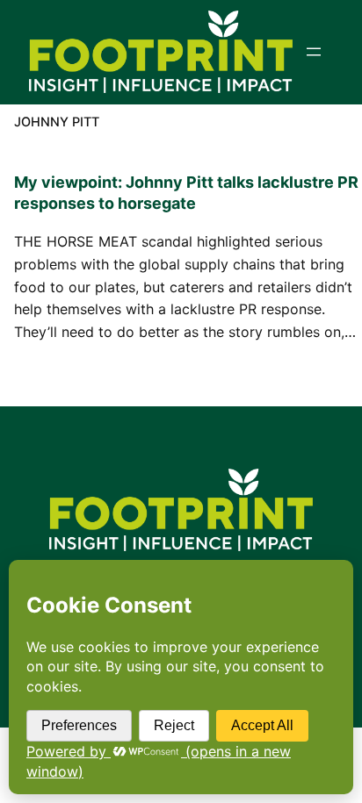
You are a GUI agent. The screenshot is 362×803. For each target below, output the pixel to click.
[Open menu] (313, 51)
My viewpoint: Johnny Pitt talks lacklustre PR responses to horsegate (186, 192)
